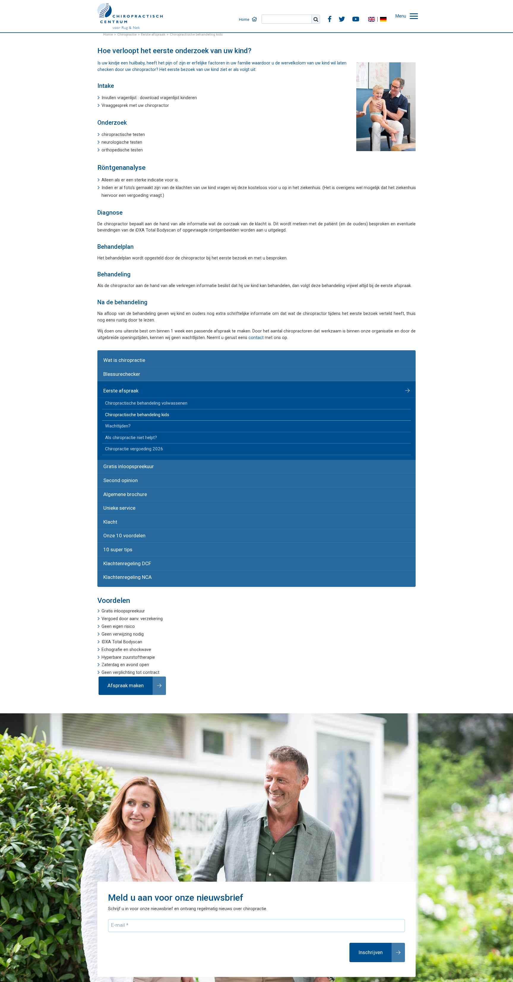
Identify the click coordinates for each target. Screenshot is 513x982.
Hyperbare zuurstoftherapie (128, 618)
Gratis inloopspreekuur (123, 448)
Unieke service (116, 482)
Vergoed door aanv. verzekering (132, 580)
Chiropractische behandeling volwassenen (140, 394)
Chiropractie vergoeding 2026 (129, 432)
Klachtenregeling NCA (123, 540)
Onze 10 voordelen (120, 505)
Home (264, 13)
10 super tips (114, 517)
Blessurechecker (118, 369)
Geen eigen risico (118, 588)
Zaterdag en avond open (125, 626)
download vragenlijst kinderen (168, 97)
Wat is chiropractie (120, 358)
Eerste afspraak (117, 383)
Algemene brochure (121, 471)
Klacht (108, 494)
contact (256, 337)
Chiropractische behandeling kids (133, 404)
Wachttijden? (115, 413)
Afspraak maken (121, 645)
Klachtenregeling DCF (122, 528)
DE (387, 13)
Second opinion (117, 459)
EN (375, 13)
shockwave (140, 611)
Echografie (112, 611)
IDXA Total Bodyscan (122, 603)
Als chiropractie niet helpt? (127, 423)
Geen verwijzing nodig (123, 595)
